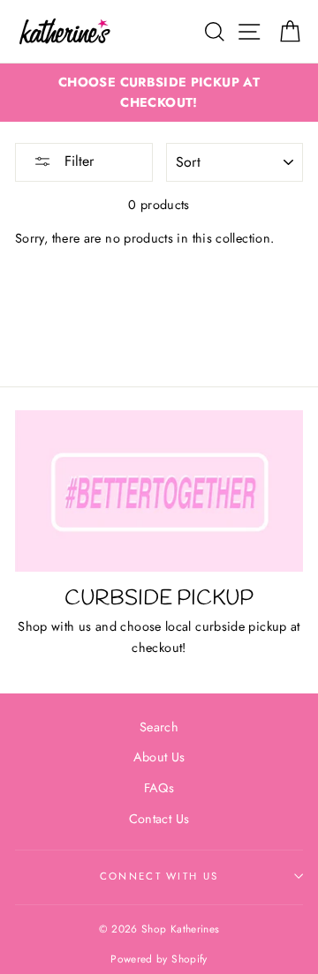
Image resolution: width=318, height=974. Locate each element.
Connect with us (159, 876)
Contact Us (159, 819)
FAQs (159, 788)
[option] (159, 92)
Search (159, 727)
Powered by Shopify (159, 958)
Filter (77, 161)
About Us (159, 757)
